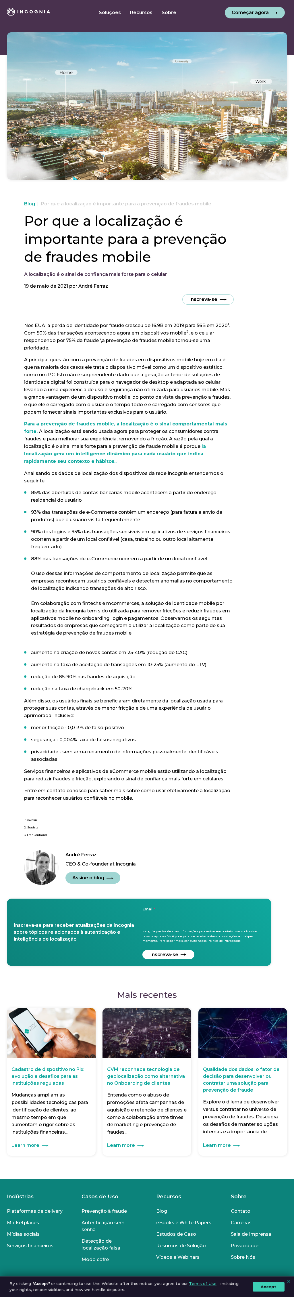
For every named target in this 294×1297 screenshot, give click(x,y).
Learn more (25, 1145)
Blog (29, 204)
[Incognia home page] (28, 13)
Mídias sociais (23, 1234)
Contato (240, 1211)
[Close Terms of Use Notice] (288, 1281)
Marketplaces (23, 1222)
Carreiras (241, 1222)
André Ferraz (93, 286)
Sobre (239, 1196)
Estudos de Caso (176, 1234)
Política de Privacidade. (224, 941)
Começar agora (250, 12)
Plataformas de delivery (35, 1211)
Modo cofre (95, 1259)
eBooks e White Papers (183, 1222)
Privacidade (244, 1245)
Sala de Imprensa (251, 1234)
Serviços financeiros (30, 1245)
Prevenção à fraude (104, 1211)
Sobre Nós (243, 1257)
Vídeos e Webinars (178, 1257)
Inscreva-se (203, 299)
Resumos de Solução (181, 1245)
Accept (268, 1286)
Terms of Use (202, 1283)
